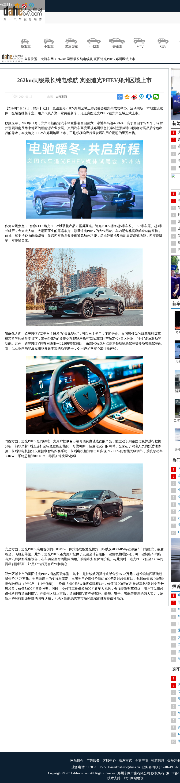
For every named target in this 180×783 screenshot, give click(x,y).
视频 (125, 31)
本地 (40, 31)
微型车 (26, 47)
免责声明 (141, 760)
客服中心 (109, 760)
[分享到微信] (156, 97)
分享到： (6, 5)
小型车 (49, 47)
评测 (74, 31)
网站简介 (76, 760)
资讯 (23, 31)
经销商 (160, 31)
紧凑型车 (71, 47)
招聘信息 (157, 760)
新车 (108, 31)
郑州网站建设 (133, 778)
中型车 (94, 47)
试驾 (57, 31)
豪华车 (117, 47)
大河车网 (61, 96)
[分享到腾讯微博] (142, 97)
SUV (163, 47)
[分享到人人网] (149, 97)
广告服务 (93, 760)
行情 (91, 31)
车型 (143, 31)
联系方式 (125, 760)
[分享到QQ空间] (127, 97)
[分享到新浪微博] (134, 97)
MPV (140, 47)
